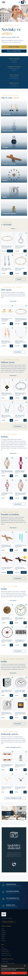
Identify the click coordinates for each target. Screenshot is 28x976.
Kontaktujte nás (4, 949)
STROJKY (3, 940)
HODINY (3, 936)
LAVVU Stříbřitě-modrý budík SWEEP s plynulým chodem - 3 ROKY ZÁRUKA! (7, 691)
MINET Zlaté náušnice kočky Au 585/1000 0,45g (6, 319)
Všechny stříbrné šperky (14, 51)
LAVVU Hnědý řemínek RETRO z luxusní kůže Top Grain (7, 568)
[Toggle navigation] (25, 2)
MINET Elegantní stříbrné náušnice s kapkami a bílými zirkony (6, 269)
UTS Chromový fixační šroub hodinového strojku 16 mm (20, 765)
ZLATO (2, 928)
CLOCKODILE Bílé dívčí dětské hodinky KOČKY (7, 493)
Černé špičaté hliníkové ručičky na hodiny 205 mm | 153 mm (20, 787)
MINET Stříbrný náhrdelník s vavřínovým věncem (20, 246)
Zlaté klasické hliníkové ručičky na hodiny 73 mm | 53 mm (7, 787)
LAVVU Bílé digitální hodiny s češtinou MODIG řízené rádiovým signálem (20, 640)
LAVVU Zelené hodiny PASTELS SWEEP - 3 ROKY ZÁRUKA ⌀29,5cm (20, 618)
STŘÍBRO (3, 930)
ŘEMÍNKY (3, 934)
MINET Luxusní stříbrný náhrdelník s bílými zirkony (6, 416)
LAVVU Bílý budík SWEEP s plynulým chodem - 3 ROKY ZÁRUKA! (20, 691)
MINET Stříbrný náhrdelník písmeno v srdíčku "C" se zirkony (20, 416)
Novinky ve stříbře (14, 47)
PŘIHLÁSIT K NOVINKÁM (8, 921)
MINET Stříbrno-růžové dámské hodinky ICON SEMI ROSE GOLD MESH (21, 493)
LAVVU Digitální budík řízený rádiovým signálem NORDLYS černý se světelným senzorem (20, 713)
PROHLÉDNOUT (14, 301)
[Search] (19, 2)
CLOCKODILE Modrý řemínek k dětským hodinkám (21, 546)
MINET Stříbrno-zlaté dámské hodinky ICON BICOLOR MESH (7, 471)
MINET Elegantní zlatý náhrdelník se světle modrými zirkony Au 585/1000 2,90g (20, 341)
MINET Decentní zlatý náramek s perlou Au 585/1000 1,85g (7, 246)
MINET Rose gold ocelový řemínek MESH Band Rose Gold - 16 (6, 546)
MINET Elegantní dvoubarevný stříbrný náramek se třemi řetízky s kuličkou (20, 393)
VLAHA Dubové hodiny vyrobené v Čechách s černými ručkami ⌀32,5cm (6, 618)
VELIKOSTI (10, 250)
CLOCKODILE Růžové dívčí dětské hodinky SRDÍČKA (20, 471)
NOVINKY (14, 228)
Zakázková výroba (5, 951)
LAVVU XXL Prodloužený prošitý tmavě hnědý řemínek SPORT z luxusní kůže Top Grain (20, 568)
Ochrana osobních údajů (6, 955)
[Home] (3, 2)
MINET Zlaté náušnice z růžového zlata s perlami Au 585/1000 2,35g (6, 341)
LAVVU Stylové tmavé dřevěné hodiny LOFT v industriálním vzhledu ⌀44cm (6, 640)
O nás (2, 947)
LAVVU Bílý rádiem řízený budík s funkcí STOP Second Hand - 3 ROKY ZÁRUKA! (6, 713)
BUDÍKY (3, 938)
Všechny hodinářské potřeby (14, 747)
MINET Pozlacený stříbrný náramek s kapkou (20, 269)
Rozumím (14, 973)
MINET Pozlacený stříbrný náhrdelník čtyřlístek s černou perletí (6, 393)
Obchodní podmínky (5, 953)
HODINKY (3, 932)
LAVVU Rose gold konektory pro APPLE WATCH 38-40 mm (7, 765)
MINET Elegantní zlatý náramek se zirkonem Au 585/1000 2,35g (21, 319)
